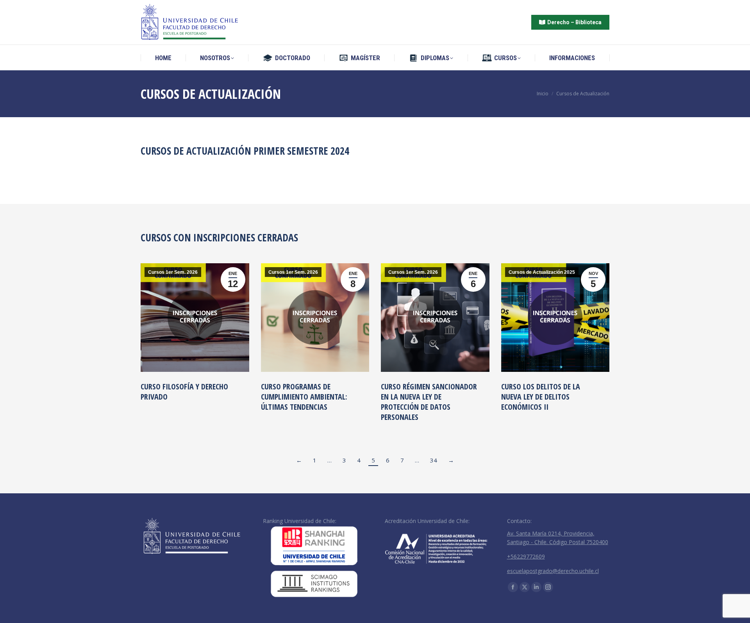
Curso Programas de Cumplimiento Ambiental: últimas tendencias (304, 396)
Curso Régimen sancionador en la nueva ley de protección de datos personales (429, 401)
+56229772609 (526, 556)
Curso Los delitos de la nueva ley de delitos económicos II (540, 396)
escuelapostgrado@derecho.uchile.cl (553, 571)
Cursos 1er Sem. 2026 (173, 272)
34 (433, 460)
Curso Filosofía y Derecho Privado (184, 391)
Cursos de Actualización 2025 (542, 272)
